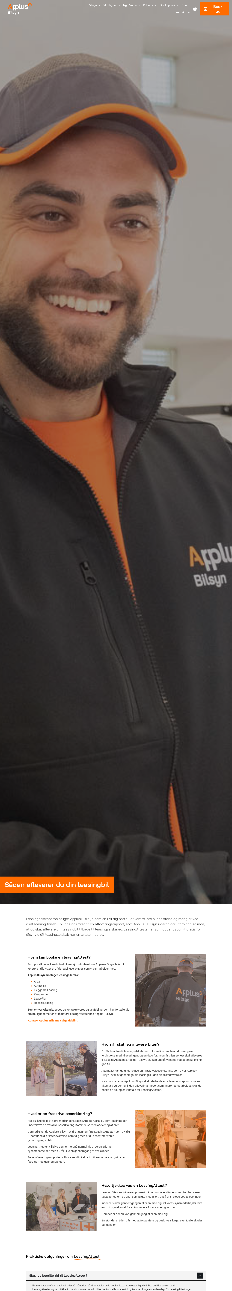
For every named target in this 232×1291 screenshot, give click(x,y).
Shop (185, 5)
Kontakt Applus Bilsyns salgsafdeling (53, 1020)
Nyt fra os (130, 5)
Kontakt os (183, 12)
